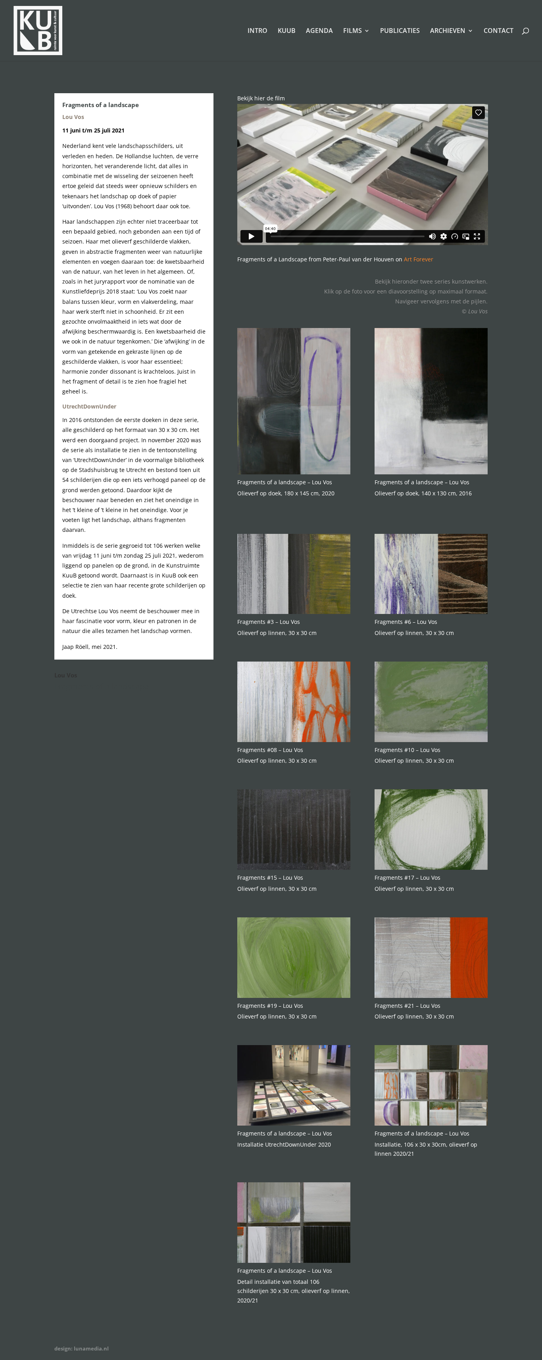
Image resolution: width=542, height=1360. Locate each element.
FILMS (352, 31)
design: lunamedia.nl (81, 1348)
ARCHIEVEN (447, 31)
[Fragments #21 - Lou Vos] (431, 995)
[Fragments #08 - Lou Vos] (294, 740)
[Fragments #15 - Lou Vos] (294, 867)
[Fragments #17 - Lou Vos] (431, 867)
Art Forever (418, 259)
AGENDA (319, 31)
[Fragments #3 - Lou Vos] (294, 612)
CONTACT (498, 31)
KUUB (287, 31)
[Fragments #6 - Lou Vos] (431, 612)
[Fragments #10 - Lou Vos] (431, 740)
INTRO (257, 31)
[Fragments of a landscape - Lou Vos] (294, 472)
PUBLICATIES (400, 31)
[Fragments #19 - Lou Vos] (294, 995)
